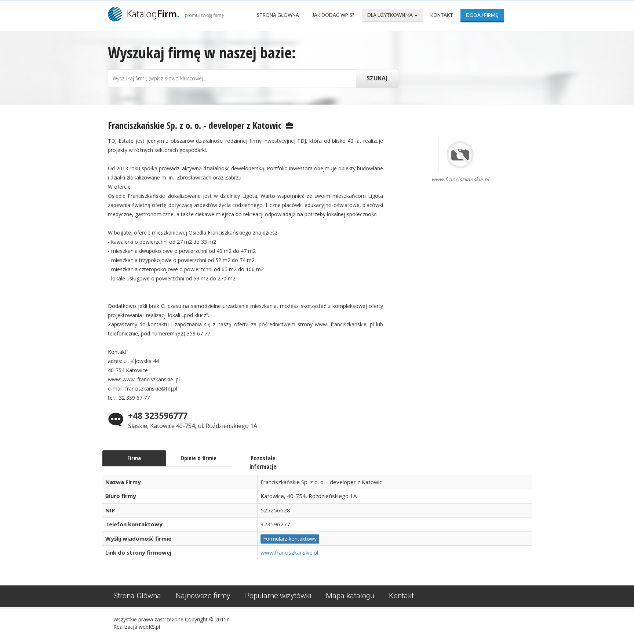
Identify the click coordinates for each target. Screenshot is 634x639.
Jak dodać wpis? (333, 15)
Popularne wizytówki (278, 595)
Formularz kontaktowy (290, 538)
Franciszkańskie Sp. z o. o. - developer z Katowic (195, 125)
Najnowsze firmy (203, 595)
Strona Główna (278, 15)
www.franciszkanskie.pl (289, 552)
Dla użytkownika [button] (390, 15)
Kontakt (441, 15)
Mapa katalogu (350, 595)
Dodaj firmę (482, 15)
